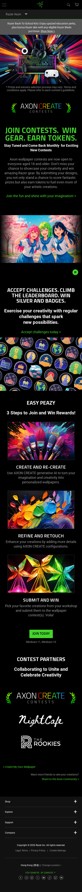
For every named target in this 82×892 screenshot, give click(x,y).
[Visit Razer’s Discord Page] (61, 877)
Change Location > (51, 865)
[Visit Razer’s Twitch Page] (55, 877)
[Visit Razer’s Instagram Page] (26, 877)
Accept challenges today (41, 332)
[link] (40, 4)
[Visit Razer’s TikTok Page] (49, 877)
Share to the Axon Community (60, 779)
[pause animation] (75, 272)
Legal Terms (21, 850)
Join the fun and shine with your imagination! (41, 196)
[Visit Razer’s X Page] (37, 877)
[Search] (68, 4)
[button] (4, 4)
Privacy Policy (38, 850)
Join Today (41, 633)
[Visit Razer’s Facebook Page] (20, 877)
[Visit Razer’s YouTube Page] (43, 877)
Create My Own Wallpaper (19, 766)
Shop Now (48, 31)
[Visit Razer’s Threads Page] (32, 877)
